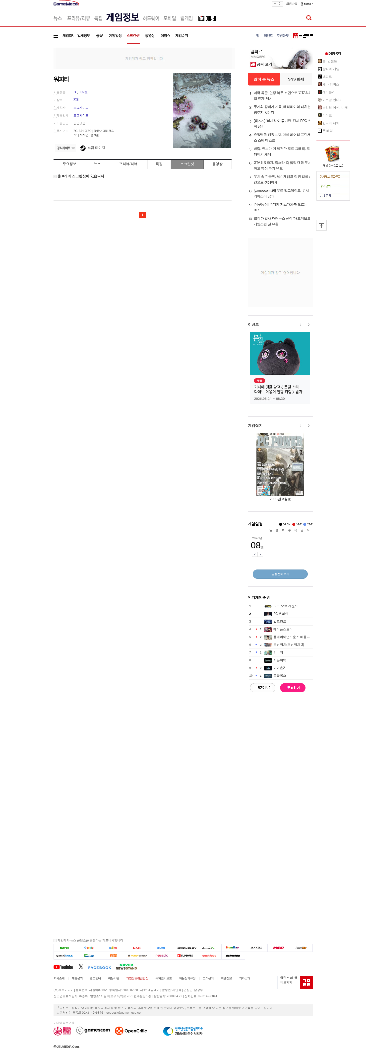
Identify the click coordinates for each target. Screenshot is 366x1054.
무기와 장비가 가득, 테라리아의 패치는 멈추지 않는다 (282, 109)
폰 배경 (327, 131)
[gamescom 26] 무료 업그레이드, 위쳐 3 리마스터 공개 (282, 193)
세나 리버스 (330, 84)
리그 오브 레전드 (285, 606)
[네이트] (138, 948)
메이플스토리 (283, 629)
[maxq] (279, 948)
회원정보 (226, 978)
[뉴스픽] (162, 956)
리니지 (278, 652)
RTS (76, 99)
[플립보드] (186, 956)
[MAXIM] (256, 948)
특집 (159, 164)
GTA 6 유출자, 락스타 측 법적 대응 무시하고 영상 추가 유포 (282, 165)
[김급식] (114, 956)
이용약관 (113, 978)
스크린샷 (187, 164)
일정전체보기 (280, 574)
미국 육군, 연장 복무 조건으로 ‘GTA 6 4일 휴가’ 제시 (282, 95)
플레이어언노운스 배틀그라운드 (296, 637)
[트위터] (83, 966)
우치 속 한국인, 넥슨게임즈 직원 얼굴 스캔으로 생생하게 (283, 179)
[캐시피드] (209, 956)
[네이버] (66, 948)
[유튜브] (66, 966)
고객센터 (208, 978)
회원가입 (291, 3)
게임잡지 (255, 425)
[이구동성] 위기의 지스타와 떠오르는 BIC (280, 207)
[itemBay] (233, 948)
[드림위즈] (301, 948)
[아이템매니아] (90, 956)
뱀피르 (327, 77)
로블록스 (279, 675)
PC (75, 92)
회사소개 (59, 978)
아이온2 (279, 668)
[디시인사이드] (233, 956)
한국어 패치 (330, 123)
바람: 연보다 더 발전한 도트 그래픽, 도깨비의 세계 (282, 151)
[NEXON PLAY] (186, 948)
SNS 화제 (296, 79)
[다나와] (209, 948)
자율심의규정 (187, 978)
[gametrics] (66, 956)
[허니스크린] (138, 956)
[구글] (90, 948)
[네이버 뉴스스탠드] (129, 966)
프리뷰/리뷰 (128, 164)
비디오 (83, 92)
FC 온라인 (280, 614)
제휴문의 (77, 978)
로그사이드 (80, 107)
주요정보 (69, 164)
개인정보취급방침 (137, 978)
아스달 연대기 (332, 100)
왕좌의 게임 (330, 69)
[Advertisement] (33, 77)
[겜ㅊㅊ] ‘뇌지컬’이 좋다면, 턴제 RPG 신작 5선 (282, 123)
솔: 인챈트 (329, 61)
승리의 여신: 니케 (335, 107)
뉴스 (97, 164)
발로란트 (279, 621)
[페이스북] (102, 966)
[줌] (162, 948)
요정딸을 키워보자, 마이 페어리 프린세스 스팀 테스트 (282, 137)
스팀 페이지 (96, 148)
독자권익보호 (163, 978)
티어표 (327, 115)
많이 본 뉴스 (264, 79)
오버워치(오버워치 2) (288, 645)
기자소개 (244, 978)
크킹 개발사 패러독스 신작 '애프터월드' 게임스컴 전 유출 (282, 221)
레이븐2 (328, 92)
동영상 (217, 164)
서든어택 (279, 660)
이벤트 (253, 324)
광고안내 (95, 978)
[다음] (114, 948)
